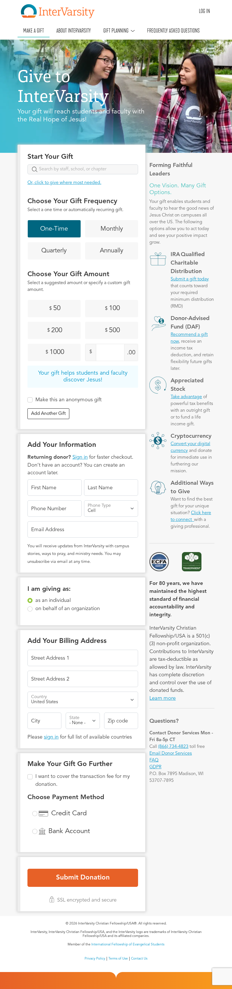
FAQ (153, 760)
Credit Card (69, 813)
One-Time (54, 229)
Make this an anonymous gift (68, 399)
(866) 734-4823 (173, 747)
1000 (55, 352)
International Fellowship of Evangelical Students (127, 944)
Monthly (111, 229)
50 (55, 308)
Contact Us (139, 958)
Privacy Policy (95, 958)
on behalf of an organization (67, 608)
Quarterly (54, 251)
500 (112, 330)
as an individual (53, 600)
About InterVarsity (73, 30)
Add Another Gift (48, 413)
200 (54, 330)
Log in (204, 11)
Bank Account (69, 831)
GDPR (155, 767)
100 (112, 308)
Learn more (162, 698)
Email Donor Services (170, 753)
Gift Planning (115, 30)
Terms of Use (118, 958)
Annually (111, 251)
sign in (51, 737)
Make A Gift (33, 30)
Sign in (80, 457)
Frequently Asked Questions (173, 30)
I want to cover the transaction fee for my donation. (82, 780)
